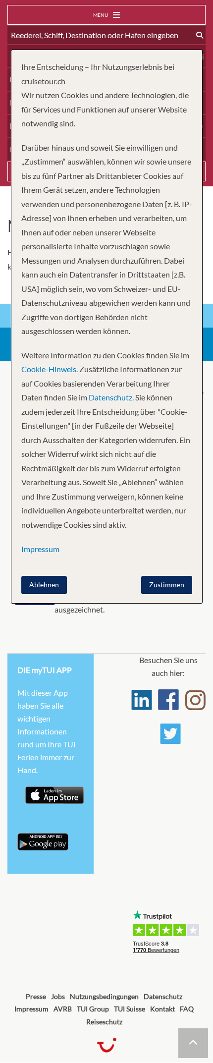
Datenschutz (163, 996)
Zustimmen (166, 584)
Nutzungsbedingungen (104, 996)
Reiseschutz (104, 1021)
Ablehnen (44, 584)
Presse (36, 996)
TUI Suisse (129, 1009)
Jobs (58, 996)
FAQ (187, 1009)
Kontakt (162, 1009)
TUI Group (93, 1009)
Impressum (31, 1009)
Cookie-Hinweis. (49, 369)
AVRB (62, 1009)
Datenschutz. (111, 397)
